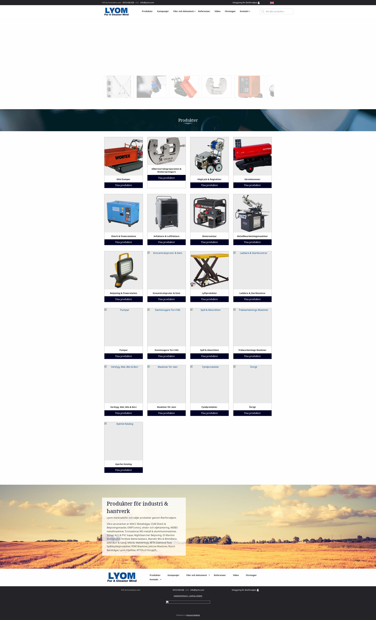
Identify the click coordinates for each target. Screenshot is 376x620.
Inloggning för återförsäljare (245, 2)
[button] (119, 87)
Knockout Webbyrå (193, 615)
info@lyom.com (146, 2)
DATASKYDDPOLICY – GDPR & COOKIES (188, 596)
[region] (188, 63)
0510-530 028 (128, 2)
